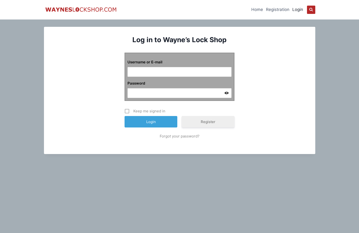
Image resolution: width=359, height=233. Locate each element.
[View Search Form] (311, 10)
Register (208, 121)
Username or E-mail (146, 62)
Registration (277, 9)
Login (297, 9)
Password (138, 83)
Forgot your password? (180, 136)
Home (257, 9)
